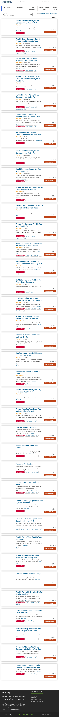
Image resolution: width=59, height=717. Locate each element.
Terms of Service (31, 715)
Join (52, 1)
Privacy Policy (22, 715)
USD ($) (16, 1)
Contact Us (34, 696)
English (22, 1)
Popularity (42, 13)
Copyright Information (37, 701)
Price (51, 13)
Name (55, 13)
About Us (33, 697)
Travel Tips (47, 1)
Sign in (55, 1)
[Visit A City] (6, 692)
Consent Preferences (36, 703)
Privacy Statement (36, 699)
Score (47, 13)
